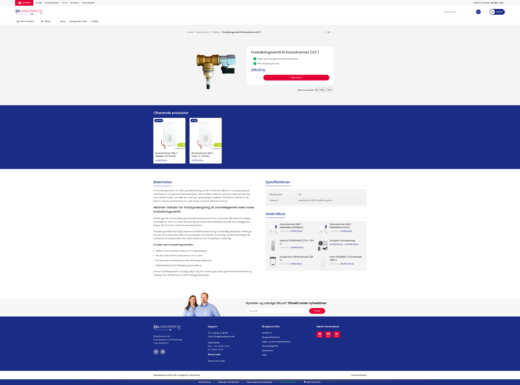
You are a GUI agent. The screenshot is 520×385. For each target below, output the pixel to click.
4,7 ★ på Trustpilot (288, 382)
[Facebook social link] (156, 352)
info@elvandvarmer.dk (224, 336)
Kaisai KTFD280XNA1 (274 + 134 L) (297, 242)
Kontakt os (267, 333)
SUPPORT (26, 3)
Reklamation (267, 350)
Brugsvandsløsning (271, 337)
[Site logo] (28, 11)
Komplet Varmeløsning (342, 240)
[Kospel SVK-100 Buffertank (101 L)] (273, 262)
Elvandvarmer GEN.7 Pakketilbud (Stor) (341, 226)
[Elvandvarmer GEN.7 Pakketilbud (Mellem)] (273, 229)
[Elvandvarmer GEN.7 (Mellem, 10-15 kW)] (169, 134)
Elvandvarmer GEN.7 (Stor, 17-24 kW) (202, 155)
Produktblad (180, 148)
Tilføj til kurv (296, 78)
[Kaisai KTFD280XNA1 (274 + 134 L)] (273, 246)
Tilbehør (215, 32)
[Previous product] (325, 32)
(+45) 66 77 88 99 (219, 333)
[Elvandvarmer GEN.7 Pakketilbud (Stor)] (323, 229)
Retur (264, 355)
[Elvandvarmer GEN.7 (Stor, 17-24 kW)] (206, 134)
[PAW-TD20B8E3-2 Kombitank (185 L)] (323, 262)
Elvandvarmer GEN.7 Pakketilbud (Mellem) (291, 226)
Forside (190, 32)
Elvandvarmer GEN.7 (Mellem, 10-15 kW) (166, 155)
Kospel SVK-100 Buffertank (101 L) (296, 258)
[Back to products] (328, 32)
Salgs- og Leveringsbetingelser (276, 341)
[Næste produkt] (331, 32)
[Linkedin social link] (163, 352)
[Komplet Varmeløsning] (323, 246)
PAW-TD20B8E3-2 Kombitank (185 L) (346, 258)
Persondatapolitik (270, 346)
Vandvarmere (202, 32)
